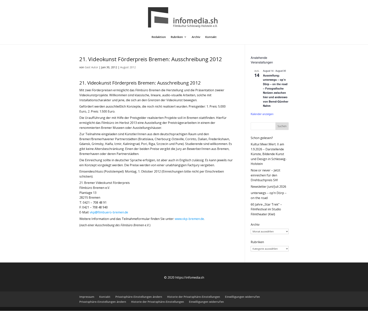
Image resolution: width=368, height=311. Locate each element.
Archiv (196, 37)
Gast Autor (91, 67)
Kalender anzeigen (262, 114)
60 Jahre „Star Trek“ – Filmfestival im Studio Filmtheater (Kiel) (266, 209)
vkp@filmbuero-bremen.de (109, 212)
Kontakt (211, 37)
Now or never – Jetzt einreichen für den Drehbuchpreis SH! (265, 175)
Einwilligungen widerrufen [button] (242, 297)
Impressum (86, 297)
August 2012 (128, 67)
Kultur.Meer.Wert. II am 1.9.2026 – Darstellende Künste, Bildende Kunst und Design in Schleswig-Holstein (269, 154)
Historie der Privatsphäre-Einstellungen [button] (193, 297)
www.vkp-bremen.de (189, 219)
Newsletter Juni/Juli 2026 (268, 186)
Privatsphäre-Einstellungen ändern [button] (138, 297)
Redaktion (159, 37)
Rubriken (177, 37)
